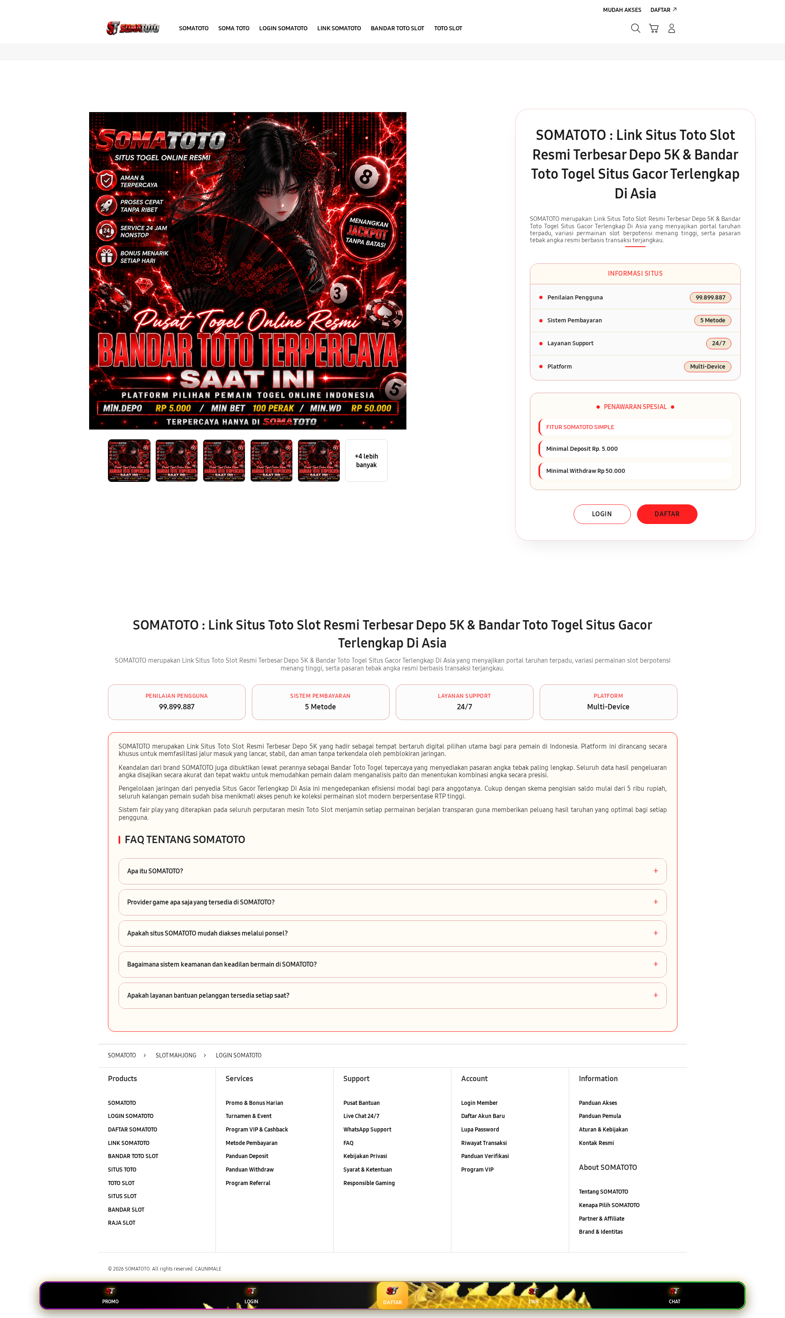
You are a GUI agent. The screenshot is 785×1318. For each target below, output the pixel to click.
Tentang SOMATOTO (603, 1191)
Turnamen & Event (248, 1116)
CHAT (674, 1302)
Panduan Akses (598, 1103)
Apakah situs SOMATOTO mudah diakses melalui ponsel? (392, 933)
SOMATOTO (122, 1103)
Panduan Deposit (247, 1156)
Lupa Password (480, 1129)
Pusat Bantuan (361, 1103)
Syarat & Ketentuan (367, 1169)
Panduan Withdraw (250, 1169)
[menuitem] (193, 29)
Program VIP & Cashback (257, 1129)
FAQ (348, 1143)
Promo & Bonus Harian (254, 1103)
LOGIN (602, 514)
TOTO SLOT (121, 1183)
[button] (653, 28)
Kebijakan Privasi (365, 1156)
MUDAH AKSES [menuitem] (622, 10)
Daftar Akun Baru (483, 1116)
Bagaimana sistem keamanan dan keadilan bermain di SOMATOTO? (392, 964)
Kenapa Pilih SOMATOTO (609, 1205)
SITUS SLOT (122, 1196)
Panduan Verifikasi (485, 1156)
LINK (534, 1302)
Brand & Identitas (601, 1231)
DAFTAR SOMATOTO (132, 1129)
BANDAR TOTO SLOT (133, 1156)
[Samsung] (133, 28)
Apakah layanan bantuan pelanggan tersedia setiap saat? (392, 995)
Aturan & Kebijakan (603, 1129)
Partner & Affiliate (601, 1218)
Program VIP (477, 1169)
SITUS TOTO (122, 1169)
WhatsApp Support (367, 1129)
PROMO (110, 1302)
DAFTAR (667, 514)
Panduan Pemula (600, 1116)
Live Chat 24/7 (361, 1116)
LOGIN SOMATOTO (131, 1116)
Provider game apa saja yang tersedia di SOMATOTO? (392, 902)
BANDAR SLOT (126, 1209)
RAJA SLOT (121, 1222)
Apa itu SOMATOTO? (392, 871)
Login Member (479, 1103)
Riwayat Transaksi (484, 1143)
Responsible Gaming (369, 1183)
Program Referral (248, 1183)
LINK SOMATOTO (129, 1143)
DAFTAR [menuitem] (660, 10)
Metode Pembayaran (252, 1143)
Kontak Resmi (596, 1143)
